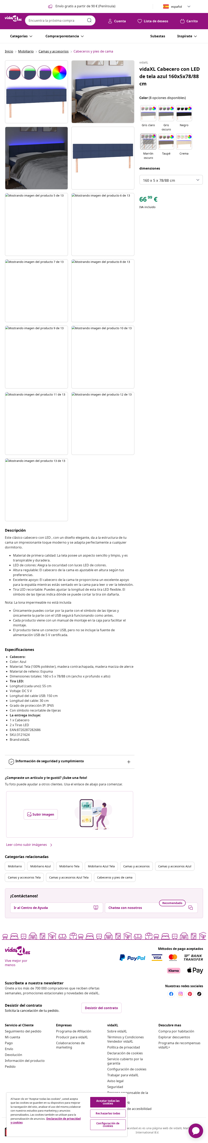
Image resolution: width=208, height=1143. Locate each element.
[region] (66, 1115)
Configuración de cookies (126, 1069)
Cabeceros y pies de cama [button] (114, 877)
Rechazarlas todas (108, 1113)
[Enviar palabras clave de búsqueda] (89, 20)
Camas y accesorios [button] (136, 866)
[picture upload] (93, 814)
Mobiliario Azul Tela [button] (101, 866)
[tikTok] (199, 994)
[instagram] (181, 994)
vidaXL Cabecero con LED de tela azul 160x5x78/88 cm (169, 76)
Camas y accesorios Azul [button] (174, 866)
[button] (81, 6)
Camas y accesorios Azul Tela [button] (69, 877)
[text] (148, 200)
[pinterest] (190, 994)
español (176, 7)
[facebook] (171, 994)
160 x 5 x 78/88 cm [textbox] (159, 180)
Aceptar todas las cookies (107, 1102)
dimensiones (149, 168)
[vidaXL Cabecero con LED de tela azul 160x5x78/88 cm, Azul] (36, 92)
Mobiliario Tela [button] (69, 866)
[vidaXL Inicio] (13, 18)
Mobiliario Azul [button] (40, 866)
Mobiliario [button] (15, 866)
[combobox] (60, 20)
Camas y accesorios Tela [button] (24, 877)
